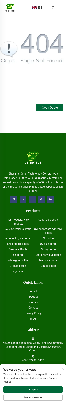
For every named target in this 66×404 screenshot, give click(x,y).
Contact (33, 307)
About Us (33, 296)
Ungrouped (17, 271)
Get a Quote (50, 107)
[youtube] (41, 199)
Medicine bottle (48, 260)
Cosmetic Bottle (17, 249)
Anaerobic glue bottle (17, 238)
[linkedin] (50, 199)
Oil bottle (48, 238)
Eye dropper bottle (18, 243)
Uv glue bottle (48, 243)
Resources (33, 302)
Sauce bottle (48, 265)
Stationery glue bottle (48, 254)
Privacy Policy (33, 313)
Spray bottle (48, 249)
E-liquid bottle (18, 265)
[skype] (13, 199)
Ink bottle (17, 254)
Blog (33, 318)
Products (33, 291)
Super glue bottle (48, 219)
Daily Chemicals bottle (17, 229)
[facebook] (32, 199)
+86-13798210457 (33, 360)
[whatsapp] (23, 199)
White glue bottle (18, 260)
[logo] (33, 157)
